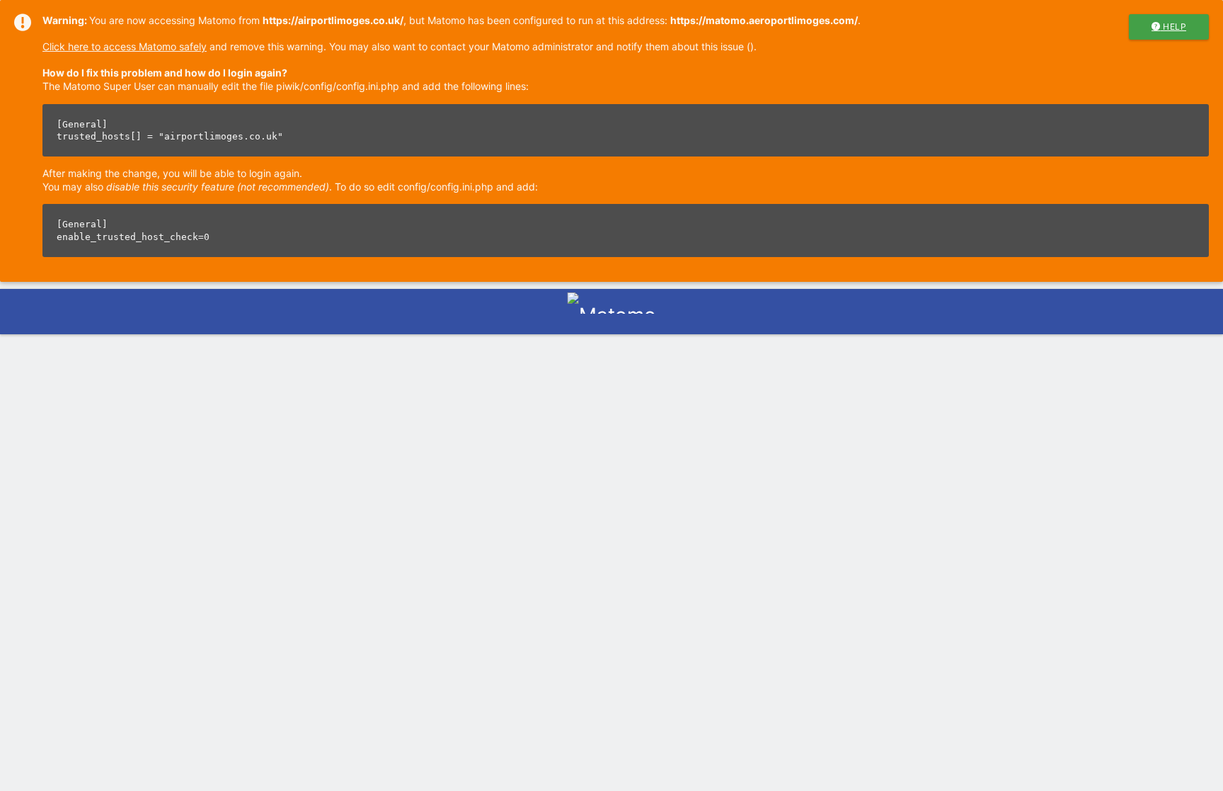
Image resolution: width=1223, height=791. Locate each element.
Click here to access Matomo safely (124, 46)
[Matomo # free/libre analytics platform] (612, 315)
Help (1174, 26)
